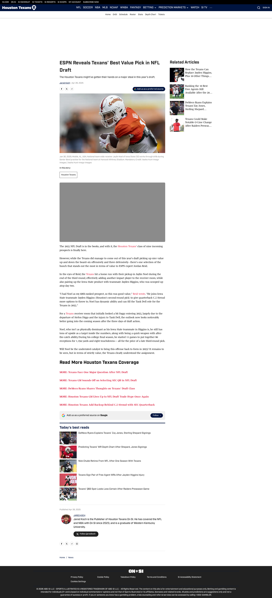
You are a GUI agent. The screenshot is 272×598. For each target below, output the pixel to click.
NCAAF (114, 7)
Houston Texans (68, 175)
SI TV (204, 7)
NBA (97, 7)
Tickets (161, 15)
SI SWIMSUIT (24, 2)
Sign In (266, 8)
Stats (140, 15)
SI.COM (5, 2)
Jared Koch (65, 83)
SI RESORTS (50, 2)
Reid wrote (139, 293)
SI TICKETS (37, 2)
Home (108, 15)
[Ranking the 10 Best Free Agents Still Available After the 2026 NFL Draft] (191, 91)
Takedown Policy (128, 577)
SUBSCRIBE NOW (91, 2)
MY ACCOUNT (75, 2)
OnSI (115, 15)
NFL (78, 7)
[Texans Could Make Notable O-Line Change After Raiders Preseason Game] (191, 124)
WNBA (124, 7)
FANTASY (135, 7)
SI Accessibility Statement (189, 577)
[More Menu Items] (210, 7)
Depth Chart (150, 15)
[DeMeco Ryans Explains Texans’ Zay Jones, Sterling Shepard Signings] (191, 108)
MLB (105, 7)
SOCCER (88, 7)
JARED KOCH (79, 516)
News (70, 558)
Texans (90, 274)
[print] (77, 544)
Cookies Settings (78, 582)
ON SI (13, 2)
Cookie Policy (103, 577)
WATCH (195, 7)
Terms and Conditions (156, 577)
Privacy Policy (77, 577)
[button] (149, 7)
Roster (133, 15)
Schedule (123, 15)
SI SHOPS (62, 2)
